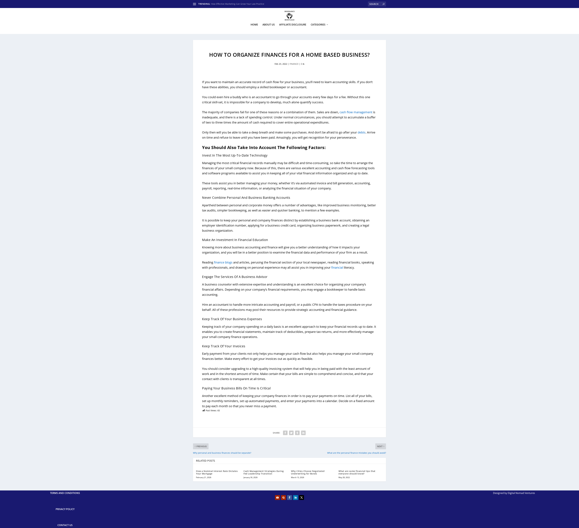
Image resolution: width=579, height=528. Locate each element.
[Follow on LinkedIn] (295, 497)
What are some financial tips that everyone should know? (357, 472)
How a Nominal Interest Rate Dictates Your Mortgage (217, 472)
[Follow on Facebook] (289, 497)
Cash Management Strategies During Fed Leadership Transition (264, 472)
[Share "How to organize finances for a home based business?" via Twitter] (291, 433)
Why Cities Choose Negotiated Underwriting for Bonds (307, 472)
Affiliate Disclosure (292, 24)
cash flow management (356, 112)
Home (254, 24)
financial (337, 267)
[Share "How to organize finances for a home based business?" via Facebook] (285, 433)
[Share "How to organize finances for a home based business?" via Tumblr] (297, 433)
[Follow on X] (301, 497)
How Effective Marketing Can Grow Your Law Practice (237, 3)
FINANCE (294, 63)
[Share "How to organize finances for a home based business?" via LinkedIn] (303, 433)
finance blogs (223, 262)
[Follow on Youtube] (277, 497)
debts (361, 132)
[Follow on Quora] (283, 497)
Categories (318, 24)
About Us (269, 24)
